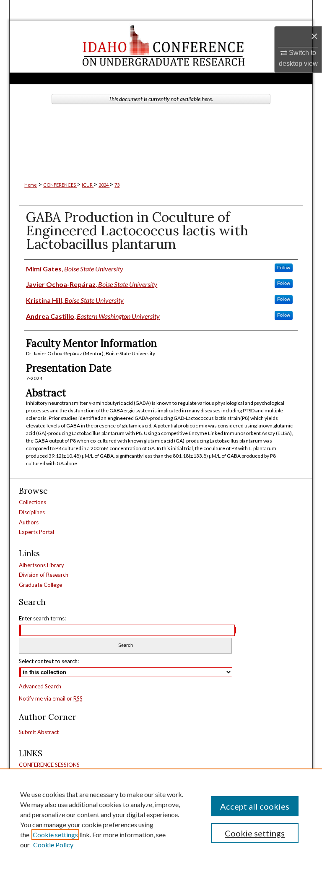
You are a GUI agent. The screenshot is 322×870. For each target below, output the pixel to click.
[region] (161, 819)
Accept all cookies (254, 806)
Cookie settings (55, 835)
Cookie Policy (53, 845)
